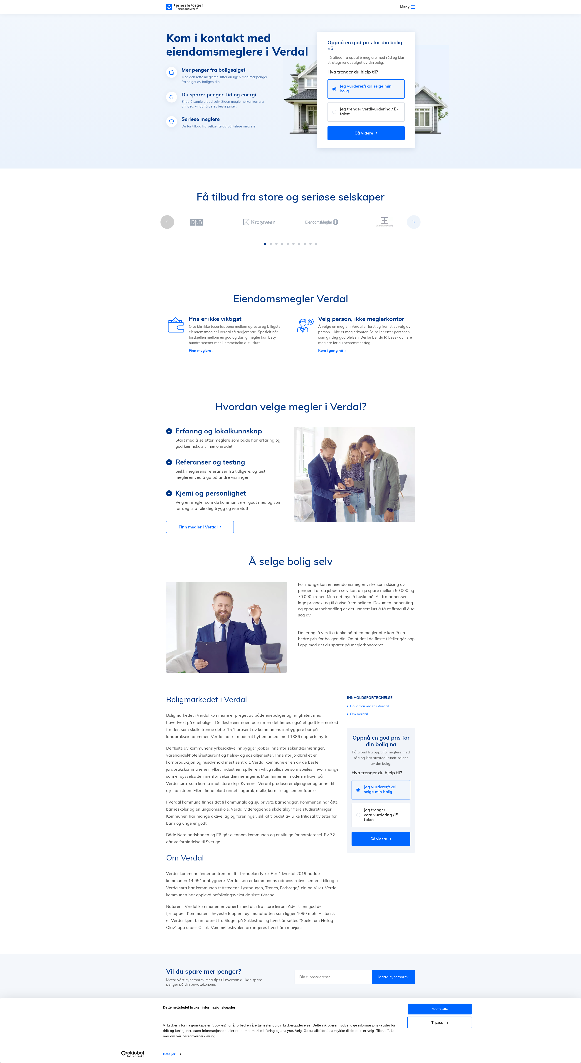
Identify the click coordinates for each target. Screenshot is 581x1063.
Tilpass (437, 1022)
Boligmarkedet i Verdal (369, 706)
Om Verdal (359, 714)
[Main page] (186, 7)
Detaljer (169, 1054)
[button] (265, 244)
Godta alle (440, 1009)
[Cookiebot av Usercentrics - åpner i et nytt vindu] (133, 1054)
